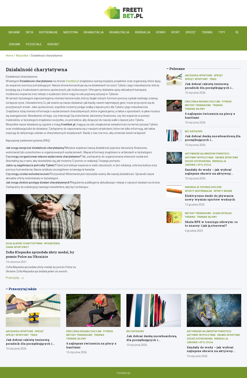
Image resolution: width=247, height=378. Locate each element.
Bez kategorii (193, 131)
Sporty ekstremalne (198, 191)
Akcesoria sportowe (198, 75)
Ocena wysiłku (222, 213)
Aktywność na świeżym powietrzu (207, 154)
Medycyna (70, 32)
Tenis (212, 79)
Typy (221, 32)
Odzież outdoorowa (198, 161)
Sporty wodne (223, 191)
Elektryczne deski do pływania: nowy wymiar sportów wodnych (210, 197)
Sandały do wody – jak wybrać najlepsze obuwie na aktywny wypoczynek (208, 173)
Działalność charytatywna (24, 243)
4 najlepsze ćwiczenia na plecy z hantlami (210, 116)
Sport (175, 32)
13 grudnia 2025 (195, 204)
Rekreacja (142, 32)
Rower (160, 32)
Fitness (227, 101)
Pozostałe (34, 44)
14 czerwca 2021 (16, 261)
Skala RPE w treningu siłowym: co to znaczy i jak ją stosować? (211, 224)
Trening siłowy (195, 109)
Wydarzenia (52, 243)
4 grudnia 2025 (194, 230)
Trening (207, 32)
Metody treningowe (198, 105)
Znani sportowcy (17, 247)
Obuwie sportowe (226, 157)
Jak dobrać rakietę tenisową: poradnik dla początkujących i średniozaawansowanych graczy (210, 87)
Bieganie (14, 32)
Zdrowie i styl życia (198, 165)
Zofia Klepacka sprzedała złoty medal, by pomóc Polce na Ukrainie (40, 254)
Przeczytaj (12, 277)
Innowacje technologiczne (203, 187)
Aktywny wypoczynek (199, 157)
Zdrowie (14, 44)
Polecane (177, 68)
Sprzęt (191, 32)
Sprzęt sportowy (196, 79)
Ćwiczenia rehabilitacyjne (202, 101)
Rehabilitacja (94, 32)
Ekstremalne (48, 32)
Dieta (29, 32)
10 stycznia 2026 (195, 92)
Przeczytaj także (23, 289)
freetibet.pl (72, 81)
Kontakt (53, 44)
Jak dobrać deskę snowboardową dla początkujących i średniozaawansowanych (212, 140)
